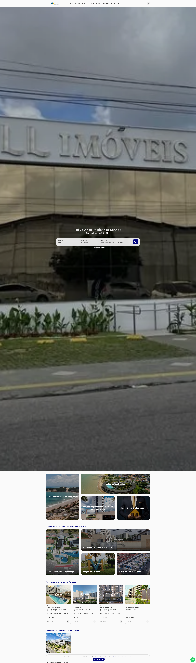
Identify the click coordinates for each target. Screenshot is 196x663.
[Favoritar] (68, 621)
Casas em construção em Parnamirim (108, 3)
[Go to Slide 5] (60, 602)
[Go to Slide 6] (61, 602)
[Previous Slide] (47, 552)
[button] (62, 552)
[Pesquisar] (135, 241)
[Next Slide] (78, 552)
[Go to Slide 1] (54, 602)
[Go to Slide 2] (56, 602)
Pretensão (61, 240)
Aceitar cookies (98, 659)
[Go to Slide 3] (57, 602)
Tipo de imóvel (84, 240)
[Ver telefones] (148, 3)
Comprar (71, 3)
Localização (104, 240)
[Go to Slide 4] (86, 602)
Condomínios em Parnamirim (84, 3)
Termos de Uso (116, 656)
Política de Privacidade (127, 656)
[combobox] (89, 242)
